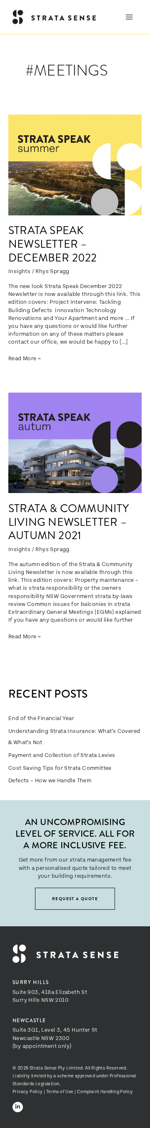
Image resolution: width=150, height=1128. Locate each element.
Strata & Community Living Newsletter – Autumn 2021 (68, 522)
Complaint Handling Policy (105, 1091)
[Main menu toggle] (129, 17)
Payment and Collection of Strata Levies (61, 754)
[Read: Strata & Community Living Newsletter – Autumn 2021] (75, 441)
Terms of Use (60, 1091)
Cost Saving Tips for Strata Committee (60, 767)
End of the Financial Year (41, 717)
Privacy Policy (27, 1091)
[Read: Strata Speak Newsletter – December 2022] (75, 163)
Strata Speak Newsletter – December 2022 (52, 244)
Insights (19, 270)
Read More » (24, 357)
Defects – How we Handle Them (49, 780)
